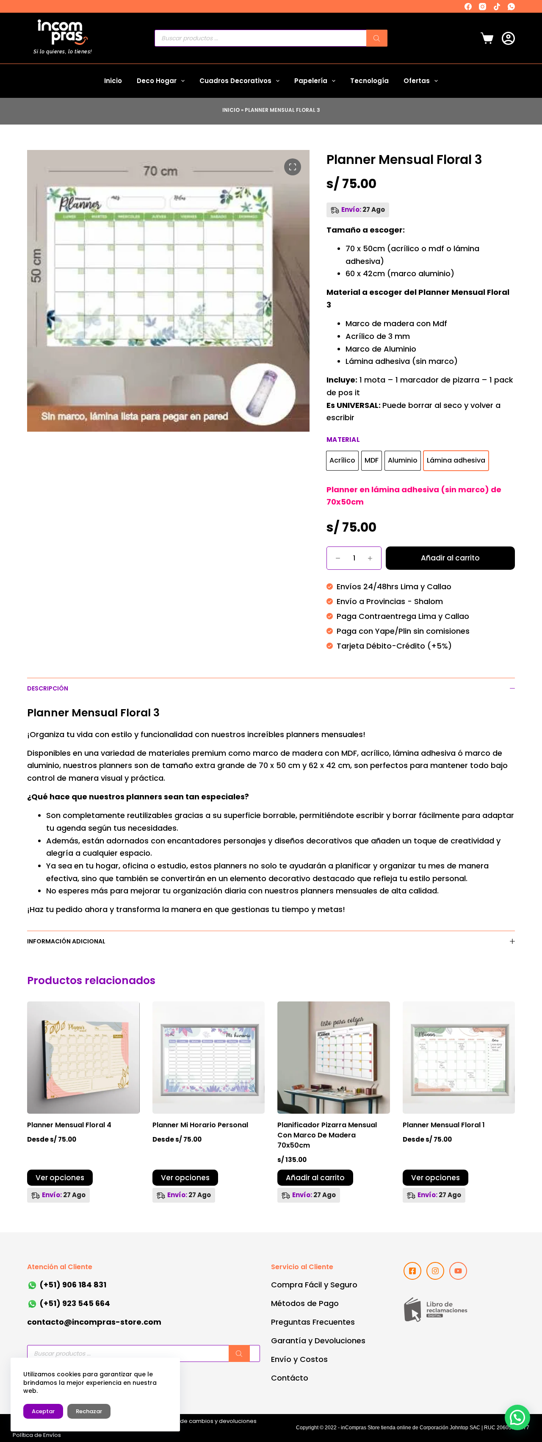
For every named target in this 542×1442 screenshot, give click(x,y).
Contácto (289, 1378)
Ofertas (417, 80)
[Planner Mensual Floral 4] (83, 1057)
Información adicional (66, 941)
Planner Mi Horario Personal (200, 1125)
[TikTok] (497, 6)
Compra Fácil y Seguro (314, 1284)
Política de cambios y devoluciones (207, 1421)
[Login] (508, 38)
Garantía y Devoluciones (318, 1340)
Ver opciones (60, 1178)
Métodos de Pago (305, 1303)
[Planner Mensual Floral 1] (459, 1057)
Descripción (47, 688)
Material (343, 439)
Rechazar (89, 1411)
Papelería (310, 80)
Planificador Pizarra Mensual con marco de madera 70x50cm (327, 1135)
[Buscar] (376, 38)
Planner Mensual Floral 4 (69, 1125)
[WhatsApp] (511, 6)
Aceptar (43, 1411)
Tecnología (369, 80)
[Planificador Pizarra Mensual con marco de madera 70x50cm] (333, 1057)
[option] (342, 460)
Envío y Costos (299, 1359)
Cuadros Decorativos (235, 80)
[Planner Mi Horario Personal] (208, 1057)
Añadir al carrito (450, 558)
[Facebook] (468, 6)
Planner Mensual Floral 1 (444, 1125)
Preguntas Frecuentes (313, 1322)
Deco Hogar (157, 80)
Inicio (113, 80)
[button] (517, 1417)
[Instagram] (482, 6)
